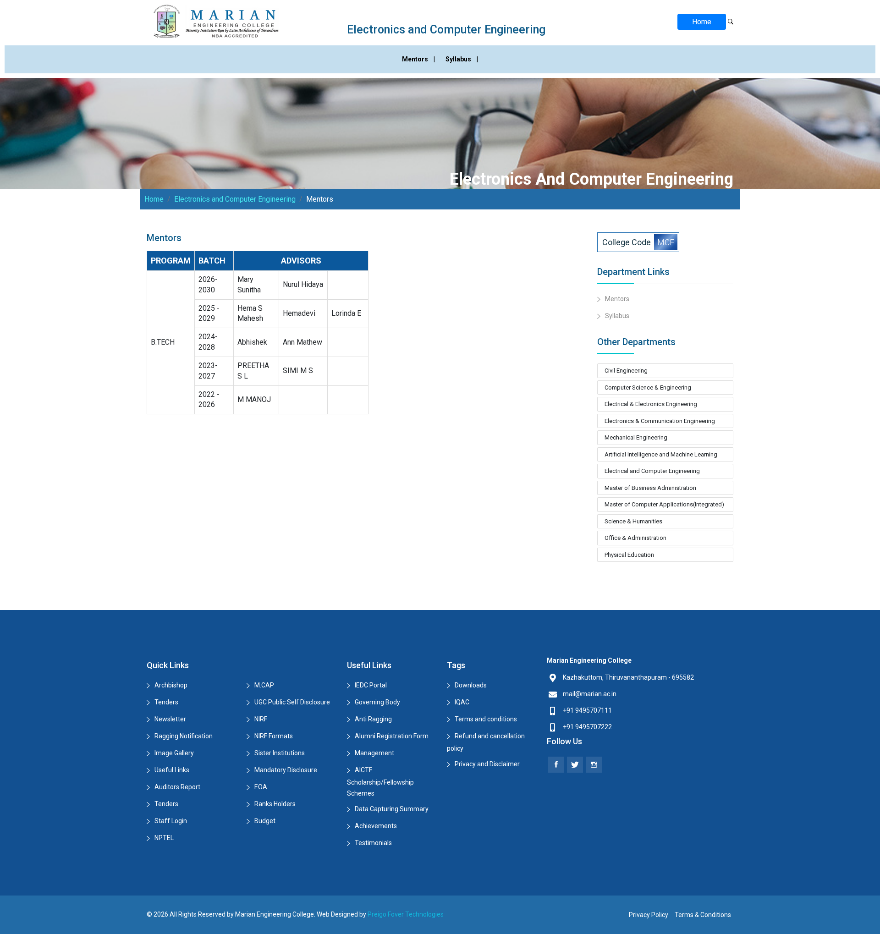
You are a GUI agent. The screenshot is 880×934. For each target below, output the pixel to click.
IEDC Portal (371, 685)
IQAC (462, 702)
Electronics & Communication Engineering (660, 421)
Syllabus (617, 315)
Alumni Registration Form (392, 736)
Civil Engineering (626, 370)
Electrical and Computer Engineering (652, 470)
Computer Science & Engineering (648, 387)
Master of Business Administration (650, 487)
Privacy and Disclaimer (487, 764)
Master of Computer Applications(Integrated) (664, 504)
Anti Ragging (373, 719)
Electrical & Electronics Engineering (651, 404)
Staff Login (170, 820)
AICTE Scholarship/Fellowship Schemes (380, 781)
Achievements (376, 826)
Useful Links (171, 770)
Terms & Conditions (703, 914)
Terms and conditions (486, 719)
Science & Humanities (633, 521)
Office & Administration (635, 537)
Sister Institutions (279, 753)
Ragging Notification (183, 736)
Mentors (617, 298)
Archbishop (170, 685)
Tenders (166, 702)
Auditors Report (177, 787)
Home (701, 21)
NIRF (260, 719)
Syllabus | (462, 59)
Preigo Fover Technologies (406, 914)
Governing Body (377, 702)
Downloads (471, 685)
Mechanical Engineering (636, 437)
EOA (260, 787)
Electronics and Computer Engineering (235, 199)
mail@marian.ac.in (589, 694)
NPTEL (164, 837)
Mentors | (419, 59)
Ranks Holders (275, 804)
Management (374, 753)
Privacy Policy (648, 914)
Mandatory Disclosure (285, 770)
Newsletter (170, 719)
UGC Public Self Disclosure (292, 702)
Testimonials (373, 842)
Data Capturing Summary (392, 809)
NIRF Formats (273, 736)
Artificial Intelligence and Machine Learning (661, 454)
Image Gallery (174, 753)
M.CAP (264, 685)
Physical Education (629, 554)
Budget (264, 820)
